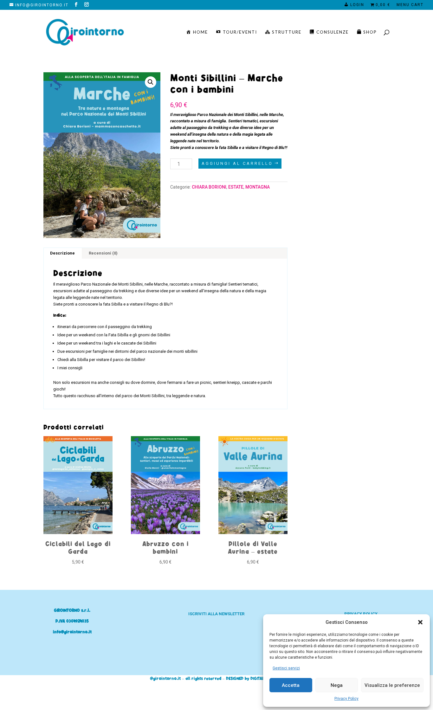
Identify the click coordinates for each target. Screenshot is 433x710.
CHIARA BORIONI (209, 187)
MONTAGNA (257, 187)
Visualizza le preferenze (392, 685)
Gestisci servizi (286, 668)
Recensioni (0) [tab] (103, 253)
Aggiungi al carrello (237, 163)
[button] (420, 622)
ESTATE (235, 187)
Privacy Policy (346, 698)
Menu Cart (410, 5)
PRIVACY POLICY (361, 613)
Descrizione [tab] (62, 253)
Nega (337, 685)
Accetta (291, 685)
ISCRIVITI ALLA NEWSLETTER (216, 613)
